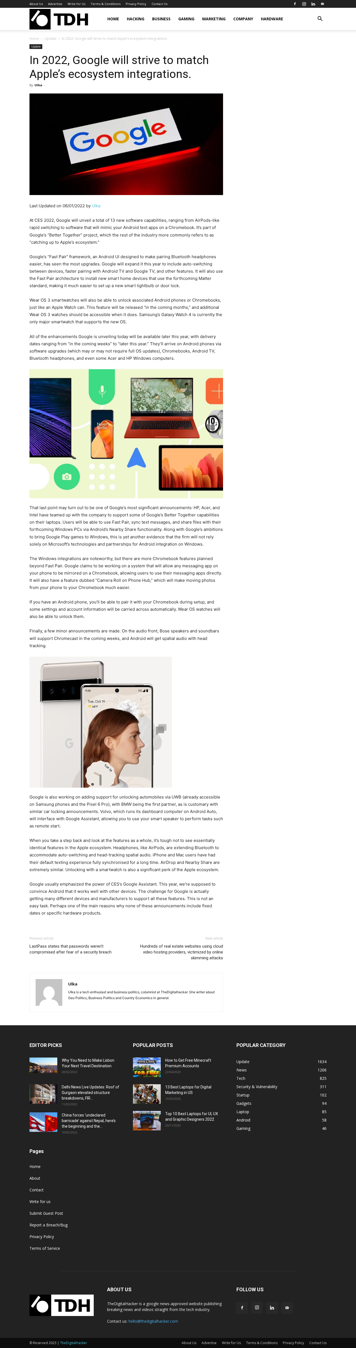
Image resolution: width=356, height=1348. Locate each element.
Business (161, 18)
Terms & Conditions (105, 4)
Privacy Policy (136, 4)
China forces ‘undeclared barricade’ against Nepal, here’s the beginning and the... (89, 1120)
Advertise (55, 4)
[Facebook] (295, 4)
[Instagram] (304, 4)
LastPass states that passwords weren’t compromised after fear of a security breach (70, 949)
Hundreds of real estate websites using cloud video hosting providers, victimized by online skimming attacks (181, 952)
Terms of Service (44, 1248)
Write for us (40, 1201)
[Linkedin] (313, 4)
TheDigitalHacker (73, 1342)
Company (243, 18)
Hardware (272, 18)
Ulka (38, 85)
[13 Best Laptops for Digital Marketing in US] (147, 1094)
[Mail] (322, 4)
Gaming (186, 18)
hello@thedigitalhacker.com (153, 1321)
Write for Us (76, 4)
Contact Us (159, 4)
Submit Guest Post (46, 1213)
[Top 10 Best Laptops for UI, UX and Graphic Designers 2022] (147, 1120)
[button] (320, 19)
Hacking (135, 18)
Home (113, 18)
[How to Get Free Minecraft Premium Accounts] (147, 1067)
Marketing (214, 18)
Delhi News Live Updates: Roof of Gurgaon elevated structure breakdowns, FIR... (90, 1092)
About (34, 1178)
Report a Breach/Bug (48, 1225)
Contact (36, 1189)
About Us (36, 4)
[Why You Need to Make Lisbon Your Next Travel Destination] (43, 1065)
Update (50, 38)
